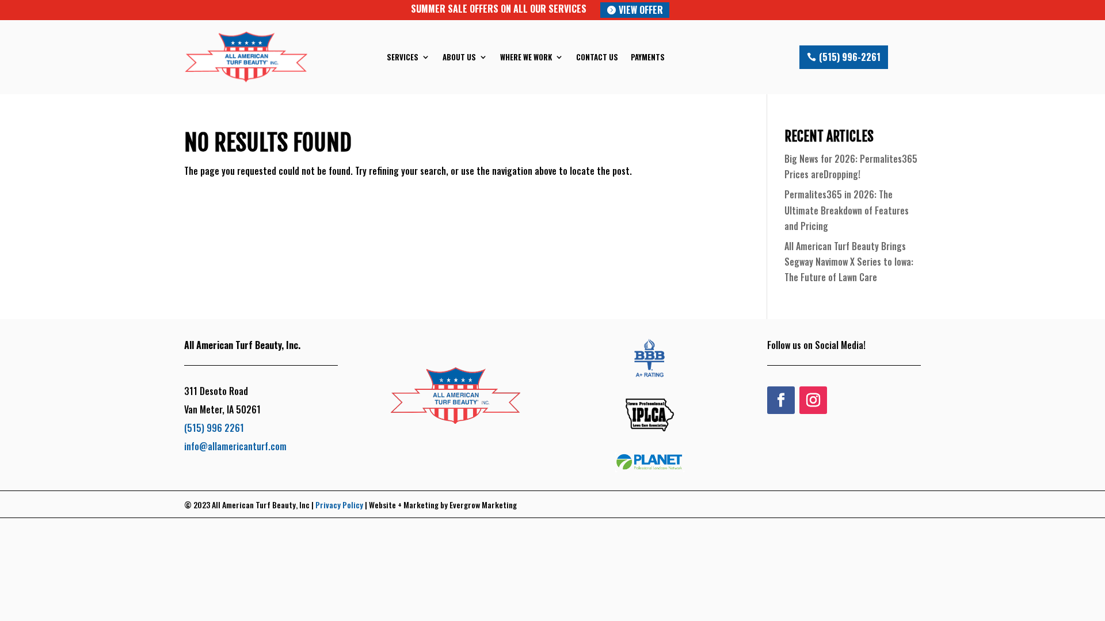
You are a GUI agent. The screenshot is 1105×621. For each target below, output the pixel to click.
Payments (648, 57)
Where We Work (526, 57)
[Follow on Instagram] (813, 400)
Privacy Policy (339, 505)
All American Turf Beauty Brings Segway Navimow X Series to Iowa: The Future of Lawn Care (848, 261)
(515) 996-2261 (850, 57)
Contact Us (597, 57)
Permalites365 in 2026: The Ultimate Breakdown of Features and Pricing (846, 209)
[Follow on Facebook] (781, 400)
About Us (459, 57)
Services (402, 57)
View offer (641, 10)
